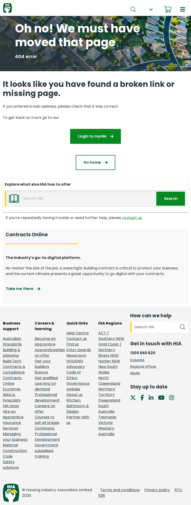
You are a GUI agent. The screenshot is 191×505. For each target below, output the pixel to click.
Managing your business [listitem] (15, 436)
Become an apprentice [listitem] (45, 341)
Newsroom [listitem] (76, 355)
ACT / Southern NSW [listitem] (111, 335)
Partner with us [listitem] (77, 419)
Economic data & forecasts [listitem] (12, 394)
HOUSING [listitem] (74, 361)
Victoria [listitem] (105, 422)
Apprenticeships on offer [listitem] (48, 352)
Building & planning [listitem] (11, 352)
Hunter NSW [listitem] (109, 361)
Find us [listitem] (72, 344)
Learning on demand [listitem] (45, 386)
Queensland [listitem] (109, 400)
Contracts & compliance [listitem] (14, 369)
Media (135, 373)
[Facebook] (144, 397)
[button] (150, 9)
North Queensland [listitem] (109, 380)
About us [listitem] (74, 394)
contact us (132, 217)
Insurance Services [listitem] (12, 425)
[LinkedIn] (153, 397)
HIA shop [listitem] (11, 406)
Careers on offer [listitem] (45, 408)
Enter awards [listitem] (78, 350)
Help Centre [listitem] (77, 333)
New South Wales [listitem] (108, 369)
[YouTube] (163, 397)
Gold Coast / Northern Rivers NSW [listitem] (110, 350)
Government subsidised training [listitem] (46, 450)
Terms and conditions (120, 490)
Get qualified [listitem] (46, 378)
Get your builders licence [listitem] (43, 366)
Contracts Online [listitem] (12, 380)
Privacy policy (157, 490)
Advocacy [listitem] (75, 366)
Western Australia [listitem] (106, 431)
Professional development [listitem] (47, 397)
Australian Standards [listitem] (12, 341)
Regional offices (143, 366)
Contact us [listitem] (76, 338)
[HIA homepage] (7, 8)
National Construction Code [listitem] (15, 450)
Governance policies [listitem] (77, 386)
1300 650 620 (142, 353)
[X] (135, 397)
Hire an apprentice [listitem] (13, 414)
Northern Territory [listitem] (106, 391)
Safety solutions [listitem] (11, 464)
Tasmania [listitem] (107, 417)
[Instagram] (173, 397)
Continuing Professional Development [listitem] (47, 434)
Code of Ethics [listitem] (73, 375)
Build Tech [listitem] (12, 361)
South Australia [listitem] (106, 408)
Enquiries (137, 360)
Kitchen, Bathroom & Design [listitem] (77, 406)
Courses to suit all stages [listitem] (47, 419)
